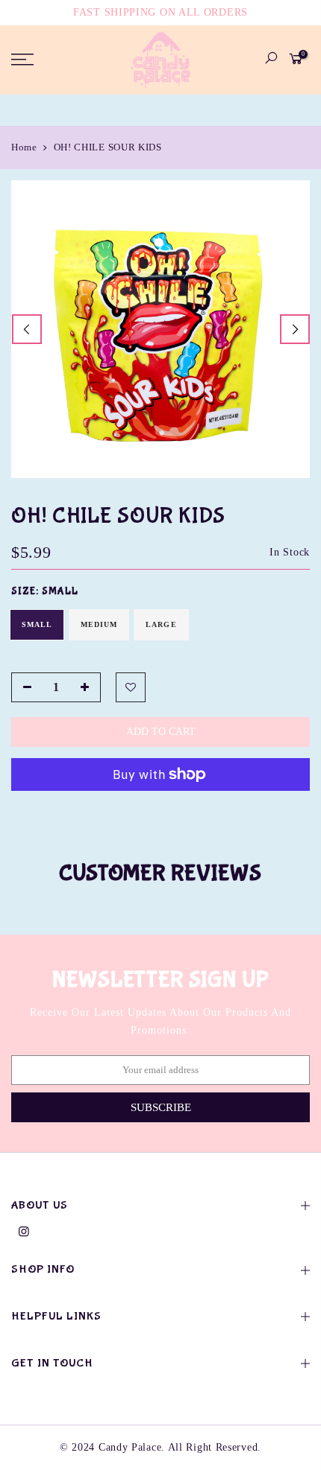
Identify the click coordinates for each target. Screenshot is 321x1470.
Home (24, 147)
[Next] (295, 329)
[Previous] (27, 329)
